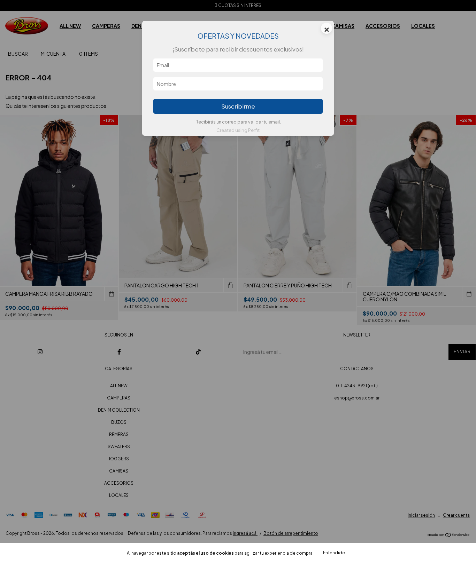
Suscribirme (238, 106)
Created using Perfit (238, 130)
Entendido (334, 552)
